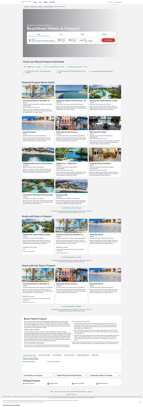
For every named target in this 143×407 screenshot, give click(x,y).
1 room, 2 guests (88, 41)
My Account (118, 2)
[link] (35, 384)
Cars (40, 2)
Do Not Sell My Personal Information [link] (78, 391)
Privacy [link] (51, 391)
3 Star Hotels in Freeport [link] (53, 361)
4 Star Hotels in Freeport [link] (29, 361)
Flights (46, 2)
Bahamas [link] (40, 6)
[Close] (140, 402)
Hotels (35, 2)
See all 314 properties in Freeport (71, 208)
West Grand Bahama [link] (48, 6)
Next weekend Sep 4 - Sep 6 (78, 66)
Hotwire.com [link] (26, 6)
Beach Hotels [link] (34, 6)
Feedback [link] (90, 391)
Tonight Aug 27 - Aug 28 (33, 66)
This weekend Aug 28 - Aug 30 (55, 66)
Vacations (52, 2)
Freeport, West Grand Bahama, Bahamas (43, 41)
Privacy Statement (7, 405)
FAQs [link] (68, 391)
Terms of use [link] (57, 391)
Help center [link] (63, 391)
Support (111, 2)
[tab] (39, 34)
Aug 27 (63, 41)
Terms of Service (16, 405)
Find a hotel (108, 40)
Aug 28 (74, 41)
